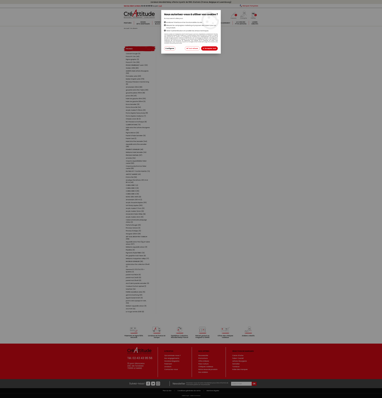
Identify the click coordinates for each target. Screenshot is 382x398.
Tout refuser (193, 48)
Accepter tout (210, 48)
